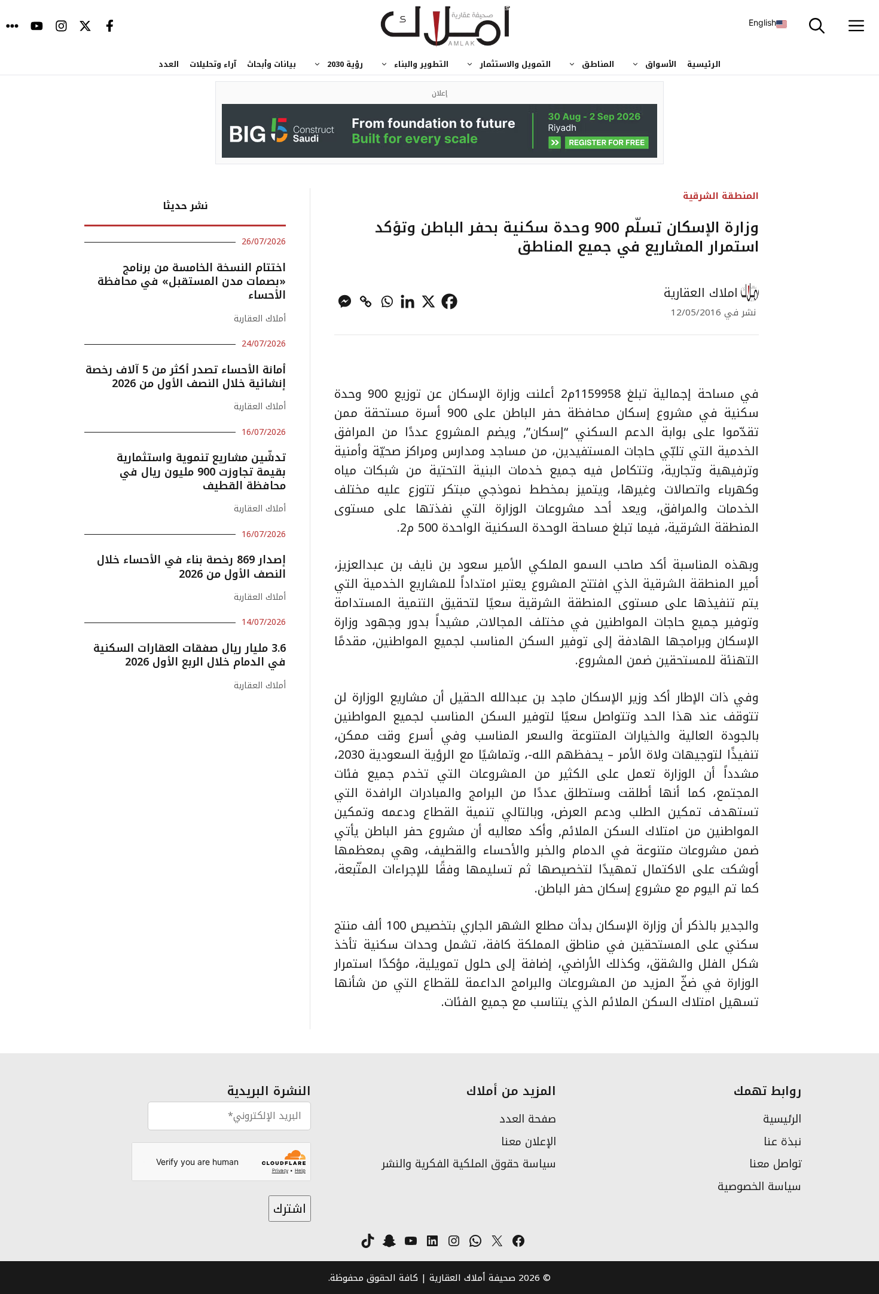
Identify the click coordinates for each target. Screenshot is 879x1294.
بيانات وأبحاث (271, 64)
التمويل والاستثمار (515, 64)
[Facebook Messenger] (344, 301)
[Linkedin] (407, 301)
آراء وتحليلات (213, 64)
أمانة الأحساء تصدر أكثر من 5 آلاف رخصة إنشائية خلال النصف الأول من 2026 (186, 377)
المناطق (598, 64)
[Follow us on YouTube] (37, 26)
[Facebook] (449, 301)
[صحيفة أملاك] (446, 27)
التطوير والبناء (421, 64)
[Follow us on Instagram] (61, 26)
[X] (428, 301)
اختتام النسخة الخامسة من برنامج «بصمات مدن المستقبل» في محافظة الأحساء (191, 281)
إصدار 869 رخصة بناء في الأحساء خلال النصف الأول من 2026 (191, 567)
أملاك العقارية (260, 319)
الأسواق (660, 64)
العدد (168, 64)
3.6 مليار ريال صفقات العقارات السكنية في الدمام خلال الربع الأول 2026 (189, 655)
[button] (817, 27)
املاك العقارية (701, 292)
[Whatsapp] (386, 301)
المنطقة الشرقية (721, 195)
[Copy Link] (365, 301)
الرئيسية (704, 64)
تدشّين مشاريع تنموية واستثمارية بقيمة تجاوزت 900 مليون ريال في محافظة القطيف (201, 471)
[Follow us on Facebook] (109, 26)
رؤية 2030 (345, 64)
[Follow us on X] (85, 26)
